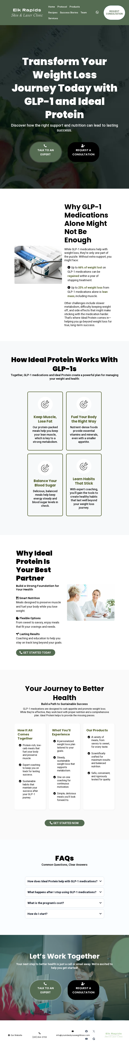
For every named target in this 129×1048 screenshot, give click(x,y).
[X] (94, 1031)
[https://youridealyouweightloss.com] (27, 12)
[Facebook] (86, 1031)
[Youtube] (86, 1039)
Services (53, 18)
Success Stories (69, 12)
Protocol (62, 6)
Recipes (52, 12)
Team (84, 12)
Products (75, 6)
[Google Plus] (94, 1039)
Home (51, 6)
